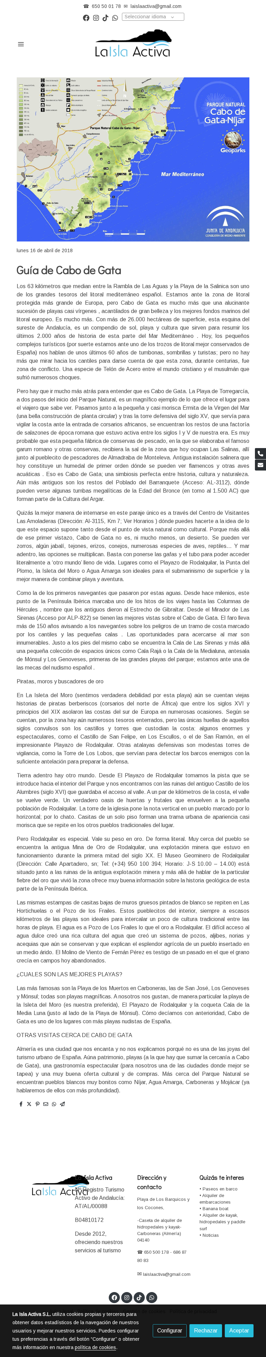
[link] (133, 44)
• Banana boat (214, 1208)
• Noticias (209, 1235)
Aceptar (239, 1331)
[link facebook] (86, 17)
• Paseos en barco (219, 1189)
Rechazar (206, 1331)
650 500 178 (156, 1252)
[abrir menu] (21, 43)
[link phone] (260, 453)
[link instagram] (96, 17)
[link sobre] (39, 1185)
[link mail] (260, 465)
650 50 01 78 (106, 6)
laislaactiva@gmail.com (156, 6)
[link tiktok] (105, 17)
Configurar (169, 1331)
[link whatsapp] (115, 17)
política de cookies (95, 1347)
